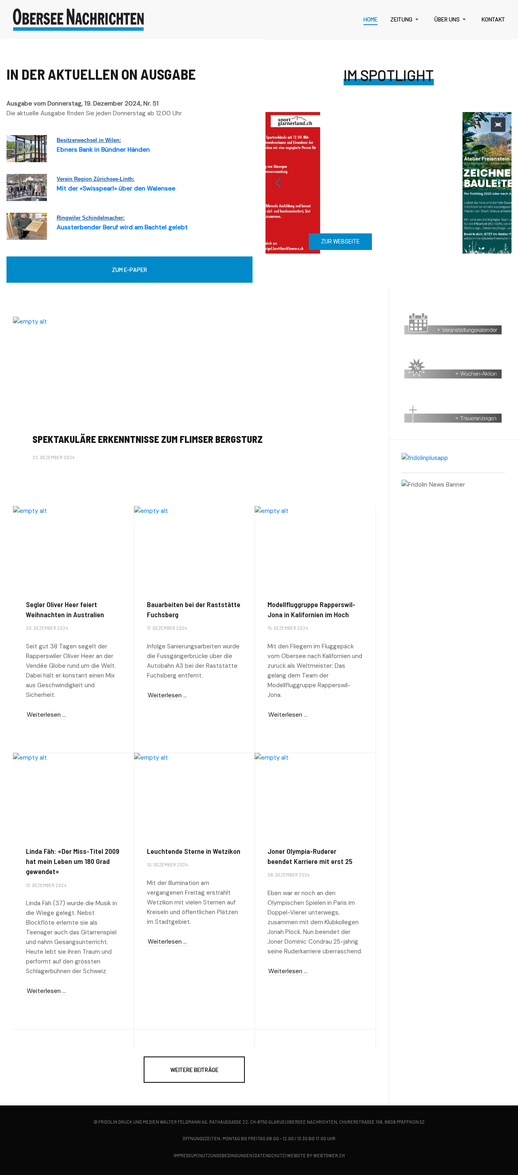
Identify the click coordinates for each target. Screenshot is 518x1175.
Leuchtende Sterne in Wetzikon (193, 851)
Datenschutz (270, 1155)
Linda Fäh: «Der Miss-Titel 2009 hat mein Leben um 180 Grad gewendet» (72, 861)
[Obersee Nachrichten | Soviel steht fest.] (78, 19)
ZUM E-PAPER (129, 269)
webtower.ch (329, 1155)
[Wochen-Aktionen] (453, 368)
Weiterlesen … (46, 479)
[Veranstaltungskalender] (453, 324)
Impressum (185, 1155)
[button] (406, 19)
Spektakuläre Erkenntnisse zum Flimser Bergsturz (147, 439)
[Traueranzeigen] (453, 412)
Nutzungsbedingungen (226, 1155)
